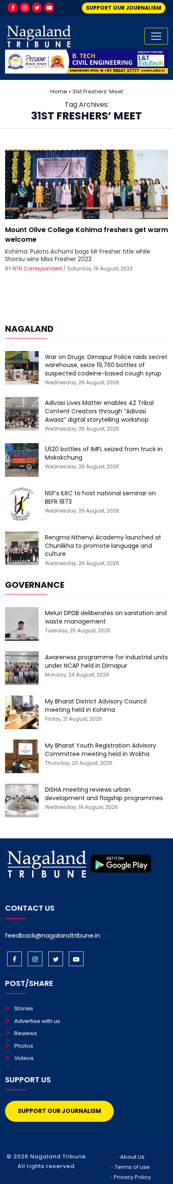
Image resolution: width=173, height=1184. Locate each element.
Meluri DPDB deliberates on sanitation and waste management (106, 617)
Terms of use (132, 1167)
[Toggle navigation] (156, 36)
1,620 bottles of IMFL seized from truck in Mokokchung (104, 453)
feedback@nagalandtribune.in (52, 935)
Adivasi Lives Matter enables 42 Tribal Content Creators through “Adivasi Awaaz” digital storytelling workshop (99, 411)
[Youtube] (49, 8)
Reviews (25, 1033)
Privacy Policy (132, 1177)
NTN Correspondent (37, 268)
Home (58, 91)
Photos (23, 1046)
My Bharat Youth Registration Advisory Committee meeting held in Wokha (100, 750)
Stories (23, 1008)
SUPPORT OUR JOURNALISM (123, 7)
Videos (24, 1058)
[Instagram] (25, 8)
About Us (132, 1157)
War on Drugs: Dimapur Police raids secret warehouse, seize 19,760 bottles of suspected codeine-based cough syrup (106, 365)
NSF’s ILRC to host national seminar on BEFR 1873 (100, 497)
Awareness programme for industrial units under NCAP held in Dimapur (106, 661)
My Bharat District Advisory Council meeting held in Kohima (96, 706)
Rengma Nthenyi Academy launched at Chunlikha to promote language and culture (103, 546)
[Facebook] (13, 8)
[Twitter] (37, 8)
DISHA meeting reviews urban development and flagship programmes (104, 794)
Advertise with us (37, 1021)
